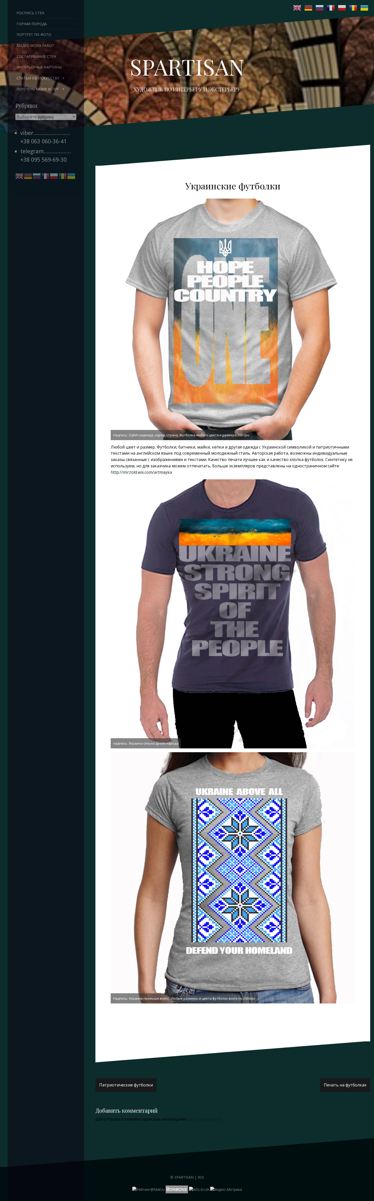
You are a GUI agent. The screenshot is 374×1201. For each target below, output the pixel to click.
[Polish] (342, 8)
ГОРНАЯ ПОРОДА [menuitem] (32, 23)
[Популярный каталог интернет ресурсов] (177, 1188)
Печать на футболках (345, 1085)
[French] (331, 8)
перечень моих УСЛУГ (38, 89)
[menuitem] (46, 78)
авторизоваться (204, 1119)
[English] (297, 8)
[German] (308, 8)
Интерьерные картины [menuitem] (39, 67)
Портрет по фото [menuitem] (34, 34)
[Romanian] (353, 8)
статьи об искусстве (38, 78)
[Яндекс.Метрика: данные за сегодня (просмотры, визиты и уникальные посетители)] (226, 1189)
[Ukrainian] (364, 8)
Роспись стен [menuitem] (30, 12)
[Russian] (319, 8)
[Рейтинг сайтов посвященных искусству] (199, 1188)
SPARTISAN (187, 66)
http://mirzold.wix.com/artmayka (141, 472)
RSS (201, 1177)
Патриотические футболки (126, 1085)
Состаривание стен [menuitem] (36, 56)
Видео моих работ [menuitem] (35, 45)
